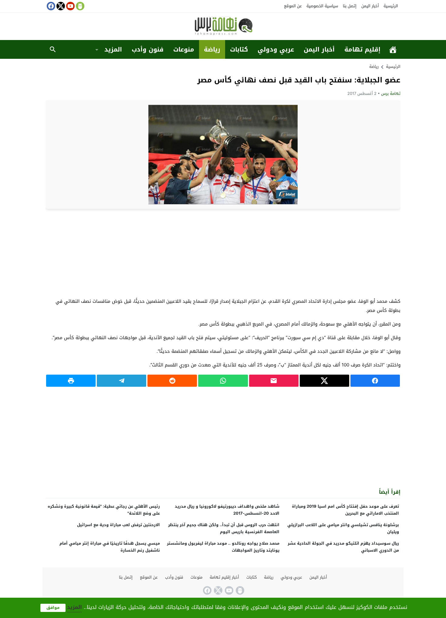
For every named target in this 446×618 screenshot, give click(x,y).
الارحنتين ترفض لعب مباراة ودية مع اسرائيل (118, 525)
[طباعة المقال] (71, 380)
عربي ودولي (276, 49)
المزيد (113, 49)
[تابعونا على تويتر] (60, 6)
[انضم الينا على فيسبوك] (50, 6)
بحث (53, 49)
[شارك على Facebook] (375, 380)
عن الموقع (293, 6)
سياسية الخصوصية (322, 6)
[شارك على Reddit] (172, 380)
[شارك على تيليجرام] (121, 380)
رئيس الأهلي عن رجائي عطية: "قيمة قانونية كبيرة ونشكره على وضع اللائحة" (104, 510)
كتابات (239, 49)
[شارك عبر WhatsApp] (223, 380)
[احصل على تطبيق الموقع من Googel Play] (79, 6)
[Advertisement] (223, 253)
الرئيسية (390, 6)
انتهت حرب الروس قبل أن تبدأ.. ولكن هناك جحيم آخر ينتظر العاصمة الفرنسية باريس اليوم (223, 528)
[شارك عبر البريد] (274, 380)
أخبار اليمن (370, 6)
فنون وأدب (148, 49)
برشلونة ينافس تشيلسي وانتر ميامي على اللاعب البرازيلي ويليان (343, 528)
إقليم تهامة (362, 49)
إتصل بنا (349, 6)
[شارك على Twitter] (324, 380)
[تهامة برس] (223, 27)
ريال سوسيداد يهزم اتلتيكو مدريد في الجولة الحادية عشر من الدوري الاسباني (343, 546)
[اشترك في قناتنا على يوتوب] (70, 6)
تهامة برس (390, 93)
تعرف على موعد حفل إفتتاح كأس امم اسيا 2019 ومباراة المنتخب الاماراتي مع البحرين (345, 510)
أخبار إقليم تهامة (224, 577)
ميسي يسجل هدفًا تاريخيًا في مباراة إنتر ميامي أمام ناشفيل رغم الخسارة (109, 546)
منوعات (183, 49)
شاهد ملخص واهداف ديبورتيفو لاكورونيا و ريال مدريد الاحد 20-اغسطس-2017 (227, 510)
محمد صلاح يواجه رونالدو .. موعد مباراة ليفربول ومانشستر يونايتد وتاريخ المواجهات (223, 546)
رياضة (212, 49)
